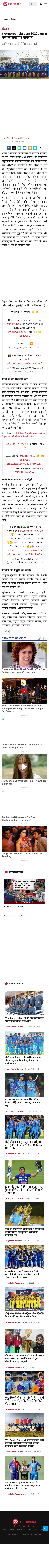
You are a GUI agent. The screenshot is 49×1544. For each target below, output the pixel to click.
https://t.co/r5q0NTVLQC (25, 347)
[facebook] (9, 148)
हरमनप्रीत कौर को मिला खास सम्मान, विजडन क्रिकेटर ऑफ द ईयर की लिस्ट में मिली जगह (23, 1189)
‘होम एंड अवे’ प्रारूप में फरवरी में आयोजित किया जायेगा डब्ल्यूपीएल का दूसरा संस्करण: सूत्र (24, 1232)
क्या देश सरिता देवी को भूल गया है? (16, 907)
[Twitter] (14, 148)
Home (5, 20)
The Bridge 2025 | (15, 1534)
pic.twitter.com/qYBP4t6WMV (25, 463)
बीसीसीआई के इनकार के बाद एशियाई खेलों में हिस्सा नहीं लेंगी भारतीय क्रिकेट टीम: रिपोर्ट (23, 1144)
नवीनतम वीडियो (16, 872)
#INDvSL (24, 335)
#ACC (36, 546)
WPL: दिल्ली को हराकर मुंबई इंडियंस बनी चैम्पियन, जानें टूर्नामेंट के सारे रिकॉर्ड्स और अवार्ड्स (24, 1400)
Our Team (32, 1529)
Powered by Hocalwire (32, 1534)
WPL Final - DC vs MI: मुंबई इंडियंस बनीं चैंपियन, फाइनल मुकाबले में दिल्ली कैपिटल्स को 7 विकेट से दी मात (24, 1443)
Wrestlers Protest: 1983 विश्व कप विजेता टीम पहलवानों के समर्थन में (24, 1020)
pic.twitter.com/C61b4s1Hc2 (24, 363)
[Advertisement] (24, 106)
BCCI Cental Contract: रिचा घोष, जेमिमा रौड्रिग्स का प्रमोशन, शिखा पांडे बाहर (23, 1102)
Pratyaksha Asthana (13, 1153)
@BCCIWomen (34, 550)
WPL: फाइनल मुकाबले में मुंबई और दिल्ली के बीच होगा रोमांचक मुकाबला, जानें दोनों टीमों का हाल (23, 1485)
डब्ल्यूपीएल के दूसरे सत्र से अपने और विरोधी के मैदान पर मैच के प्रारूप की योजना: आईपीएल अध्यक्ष (22, 1274)
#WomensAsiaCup (31, 530)
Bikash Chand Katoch (14, 1027)
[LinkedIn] (25, 148)
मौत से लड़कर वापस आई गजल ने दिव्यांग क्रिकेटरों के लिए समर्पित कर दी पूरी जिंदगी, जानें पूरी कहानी (24, 1358)
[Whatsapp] (19, 148)
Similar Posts (16, 984)
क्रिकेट (5, 29)
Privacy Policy (8, 1529)
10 (28, 915)
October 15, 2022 (24, 371)
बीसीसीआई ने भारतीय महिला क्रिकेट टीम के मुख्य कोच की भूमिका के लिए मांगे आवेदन (23, 1060)
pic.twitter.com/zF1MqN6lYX (24, 554)
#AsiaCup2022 (17, 331)
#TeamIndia (14, 323)
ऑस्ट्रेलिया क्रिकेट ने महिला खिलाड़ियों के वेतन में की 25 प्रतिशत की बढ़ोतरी (24, 1315)
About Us (21, 1529)
